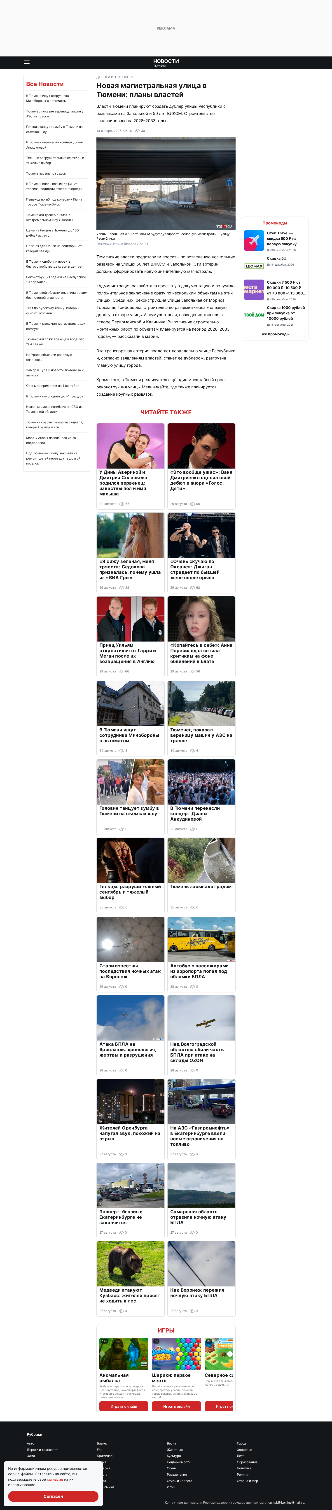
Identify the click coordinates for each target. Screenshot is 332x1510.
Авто (30, 1443)
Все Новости (45, 83)
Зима (31, 1456)
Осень (172, 1468)
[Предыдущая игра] (102, 1354)
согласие (55, 1479)
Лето (240, 1456)
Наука (101, 1462)
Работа (102, 1474)
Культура (174, 1456)
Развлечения (177, 1474)
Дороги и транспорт (115, 77)
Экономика (105, 1487)
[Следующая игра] (230, 1354)
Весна (171, 1443)
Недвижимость (179, 1462)
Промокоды (274, 223)
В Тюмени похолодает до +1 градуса (54, 396)
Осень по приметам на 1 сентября (52, 385)
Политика (244, 1468)
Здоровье (244, 1450)
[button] (275, 241)
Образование (247, 1462)
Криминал (104, 1456)
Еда (100, 1450)
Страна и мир (247, 1481)
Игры (166, 1330)
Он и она (103, 1468)
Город (241, 1443)
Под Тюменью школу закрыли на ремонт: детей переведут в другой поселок (53, 458)
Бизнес (102, 1443)
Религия (243, 1474)
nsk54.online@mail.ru (288, 1502)
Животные (175, 1450)
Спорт (101, 1481)
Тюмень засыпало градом (46, 173)
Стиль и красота (179, 1481)
